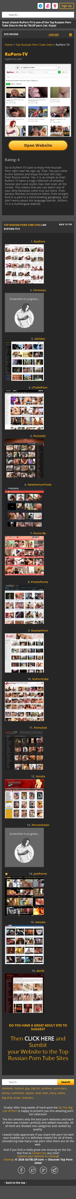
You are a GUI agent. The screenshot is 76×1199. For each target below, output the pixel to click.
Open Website (38, 145)
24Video (39, 339)
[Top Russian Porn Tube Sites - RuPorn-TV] (36, 161)
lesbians (27, 1098)
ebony (6, 1093)
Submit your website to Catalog (37, 1156)
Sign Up (67, 6)
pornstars (60, 1088)
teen (45, 1093)
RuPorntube (40, 679)
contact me (39, 1153)
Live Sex (54, 34)
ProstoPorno (39, 582)
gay (27, 1088)
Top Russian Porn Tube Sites (22, 225)
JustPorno (40, 873)
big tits (35, 1088)
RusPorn (39, 241)
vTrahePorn (39, 387)
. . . (36, 1098)
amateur (47, 1088)
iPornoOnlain (40, 825)
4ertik (40, 971)
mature (19, 1088)
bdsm (61, 1093)
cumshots (17, 1093)
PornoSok (40, 727)
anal (38, 1093)
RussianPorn (39, 630)
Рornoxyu (39, 290)
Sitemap (9, 1159)
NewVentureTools (39, 484)
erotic (17, 1098)
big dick (7, 1098)
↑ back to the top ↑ (15, 1182)
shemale (7, 1088)
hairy (53, 1093)
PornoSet (39, 436)
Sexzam (40, 922)
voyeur (29, 1093)
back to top (65, 224)
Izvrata (40, 776)
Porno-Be (39, 533)
